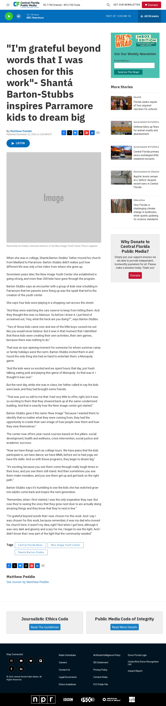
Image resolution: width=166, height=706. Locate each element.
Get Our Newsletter (126, 4)
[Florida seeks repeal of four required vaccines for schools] (121, 103)
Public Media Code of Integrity (124, 619)
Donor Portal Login (137, 655)
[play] (9, 16)
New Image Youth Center (65, 545)
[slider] (23, 16)
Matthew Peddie (21, 131)
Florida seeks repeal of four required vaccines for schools (145, 105)
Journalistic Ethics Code (44, 619)
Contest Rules (100, 677)
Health (137, 97)
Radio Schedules (67, 655)
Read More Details (124, 627)
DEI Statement (100, 662)
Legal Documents (68, 677)
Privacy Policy (100, 670)
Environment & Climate (146, 171)
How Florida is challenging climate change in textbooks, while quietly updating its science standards (146, 212)
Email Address (122, 60)
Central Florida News (30, 545)
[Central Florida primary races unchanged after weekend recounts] (121, 153)
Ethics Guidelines (67, 684)
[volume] (18, 16)
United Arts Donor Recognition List (143, 663)
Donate (153, 5)
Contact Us (64, 670)
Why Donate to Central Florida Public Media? (135, 246)
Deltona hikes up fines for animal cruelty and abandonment (146, 130)
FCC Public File (100, 684)
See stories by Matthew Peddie (27, 582)
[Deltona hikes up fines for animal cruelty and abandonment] (121, 128)
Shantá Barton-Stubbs (31, 552)
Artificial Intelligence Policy (106, 655)
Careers (63, 662)
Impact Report (135, 671)
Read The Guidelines (45, 627)
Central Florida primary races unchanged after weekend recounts (146, 155)
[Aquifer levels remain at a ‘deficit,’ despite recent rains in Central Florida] (121, 178)
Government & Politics (146, 122)
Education (139, 200)
